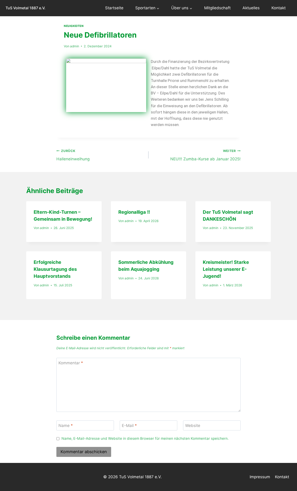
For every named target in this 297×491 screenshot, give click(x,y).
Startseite (114, 8)
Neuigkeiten (74, 26)
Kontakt (278, 8)
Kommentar (70, 363)
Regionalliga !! (134, 212)
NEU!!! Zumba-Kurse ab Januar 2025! (205, 155)
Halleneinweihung (73, 155)
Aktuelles (251, 8)
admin (74, 46)
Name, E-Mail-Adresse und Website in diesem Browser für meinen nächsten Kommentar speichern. (145, 438)
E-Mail (129, 425)
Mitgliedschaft (217, 8)
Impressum (260, 477)
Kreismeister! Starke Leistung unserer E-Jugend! (226, 269)
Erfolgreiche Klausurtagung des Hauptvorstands (55, 269)
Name (65, 425)
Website (192, 425)
